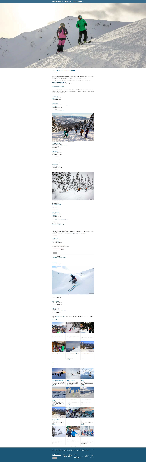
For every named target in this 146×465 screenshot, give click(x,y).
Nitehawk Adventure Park (55, 301)
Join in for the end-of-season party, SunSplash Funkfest (59, 145)
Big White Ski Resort (54, 98)
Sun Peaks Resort (54, 215)
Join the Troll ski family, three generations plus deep (87, 438)
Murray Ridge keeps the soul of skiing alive (86, 334)
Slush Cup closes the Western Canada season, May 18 (59, 310)
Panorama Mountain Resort (55, 166)
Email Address (55, 250)
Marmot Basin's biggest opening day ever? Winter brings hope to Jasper (57, 380)
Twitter (59, 316)
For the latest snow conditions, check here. (58, 86)
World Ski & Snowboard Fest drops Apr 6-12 (58, 224)
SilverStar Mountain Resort (55, 212)
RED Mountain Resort (55, 202)
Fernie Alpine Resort (55, 103)
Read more (82, 339)
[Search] (83, 1)
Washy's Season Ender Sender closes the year (58, 162)
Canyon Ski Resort (54, 235)
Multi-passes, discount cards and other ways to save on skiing (58, 353)
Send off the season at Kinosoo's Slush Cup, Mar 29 (59, 257)
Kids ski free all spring (55, 207)
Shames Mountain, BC (55, 209)
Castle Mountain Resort (55, 238)
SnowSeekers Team (55, 72)
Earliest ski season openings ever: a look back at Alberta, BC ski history (87, 353)
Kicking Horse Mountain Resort (56, 143)
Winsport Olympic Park (55, 311)
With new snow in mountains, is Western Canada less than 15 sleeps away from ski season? (58, 400)
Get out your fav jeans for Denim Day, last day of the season (60, 219)
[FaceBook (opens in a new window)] (75, 455)
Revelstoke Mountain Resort (56, 205)
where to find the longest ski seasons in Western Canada (78, 233)
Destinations (75, 1)
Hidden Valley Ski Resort (55, 241)
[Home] (58, 1)
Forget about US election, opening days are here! (87, 380)
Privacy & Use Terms (65, 457)
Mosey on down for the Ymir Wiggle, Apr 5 (58, 227)
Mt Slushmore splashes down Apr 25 (57, 260)
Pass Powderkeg (54, 303)
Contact (64, 455)
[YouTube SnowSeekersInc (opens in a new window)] (76, 455)
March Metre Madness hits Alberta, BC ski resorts (58, 438)
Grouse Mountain (54, 106)
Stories (70, 1)
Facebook (56, 316)
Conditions (66, 1)
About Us (64, 453)
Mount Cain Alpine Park (55, 151)
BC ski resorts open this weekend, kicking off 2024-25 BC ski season (73, 380)
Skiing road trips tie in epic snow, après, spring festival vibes (87, 419)
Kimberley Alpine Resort (55, 146)
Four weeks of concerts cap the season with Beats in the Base (60, 240)
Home (52, 68)
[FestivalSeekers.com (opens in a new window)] (87, 456)
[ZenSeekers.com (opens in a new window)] (92, 456)
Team (64, 454)
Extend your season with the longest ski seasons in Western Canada (73, 353)
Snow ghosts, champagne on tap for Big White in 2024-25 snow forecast (73, 399)
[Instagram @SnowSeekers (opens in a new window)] (74, 455)
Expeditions (80, 1)
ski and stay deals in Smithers (59, 110)
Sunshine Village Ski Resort (55, 308)
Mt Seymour (53, 153)
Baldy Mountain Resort (55, 96)
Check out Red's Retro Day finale (56, 204)
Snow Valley (53, 306)
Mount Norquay (54, 296)
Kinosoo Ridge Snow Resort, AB (56, 255)
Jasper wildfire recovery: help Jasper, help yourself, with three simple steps (87, 399)
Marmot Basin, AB (54, 262)
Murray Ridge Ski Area (55, 164)
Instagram (63, 316)
